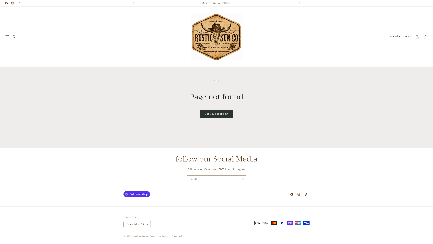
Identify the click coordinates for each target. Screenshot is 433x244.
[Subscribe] (243, 179)
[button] (7, 36)
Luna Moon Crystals (141, 236)
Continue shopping (216, 113)
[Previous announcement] (133, 3)
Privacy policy (178, 236)
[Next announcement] (299, 3)
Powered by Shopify (159, 236)
